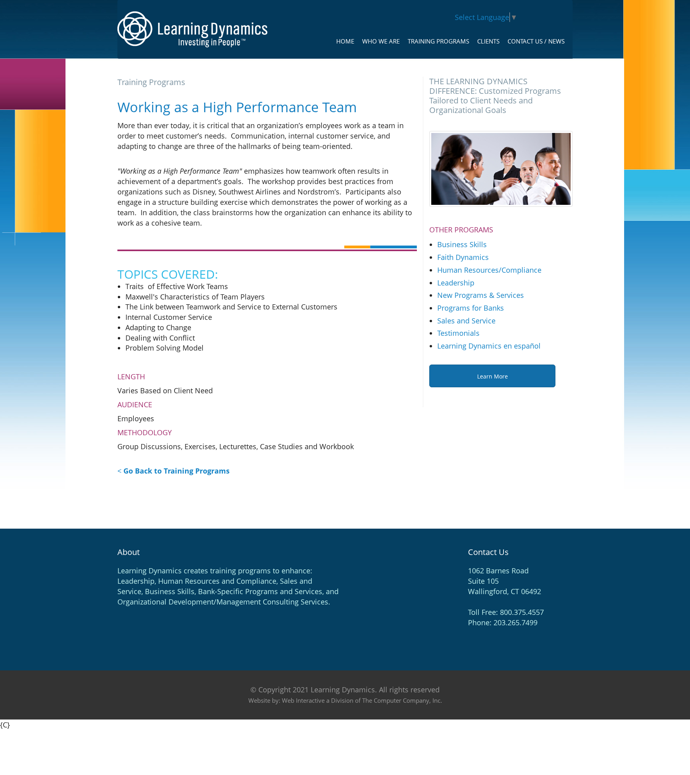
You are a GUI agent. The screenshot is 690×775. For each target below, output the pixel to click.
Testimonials (458, 333)
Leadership (455, 282)
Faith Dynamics (463, 257)
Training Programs (438, 41)
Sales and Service (466, 320)
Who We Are (381, 41)
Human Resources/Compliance (489, 270)
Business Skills (462, 244)
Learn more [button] (492, 376)
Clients (488, 41)
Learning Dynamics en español (489, 346)
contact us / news (536, 41)
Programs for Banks (470, 308)
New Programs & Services (480, 295)
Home (345, 41)
